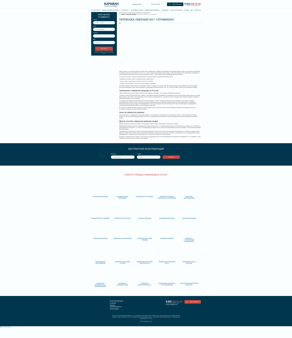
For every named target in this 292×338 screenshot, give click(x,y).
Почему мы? (165, 10)
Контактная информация (116, 301)
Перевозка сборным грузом (122, 262)
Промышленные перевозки (122, 197)
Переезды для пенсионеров (100, 262)
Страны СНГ (124, 10)
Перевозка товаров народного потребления (167, 197)
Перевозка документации (122, 284)
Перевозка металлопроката (144, 284)
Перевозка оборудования (189, 197)
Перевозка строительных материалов (189, 240)
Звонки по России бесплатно (172, 302)
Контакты (198, 10)
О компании (113, 303)
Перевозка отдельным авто (167, 262)
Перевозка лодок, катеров (189, 262)
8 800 (192, 4)
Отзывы (186, 10)
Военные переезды (100, 238)
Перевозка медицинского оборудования (100, 285)
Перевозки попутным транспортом (145, 262)
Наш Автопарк (95, 10)
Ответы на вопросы (176, 10)
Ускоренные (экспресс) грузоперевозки (166, 284)
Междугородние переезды (111, 10)
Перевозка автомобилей (122, 238)
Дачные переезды (144, 218)
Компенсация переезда (152, 10)
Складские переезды (100, 196)
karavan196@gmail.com (172, 304)
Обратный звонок (176, 4)
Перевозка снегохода (122, 218)
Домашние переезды (167, 218)
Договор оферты (114, 308)
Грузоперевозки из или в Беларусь (189, 284)
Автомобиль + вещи (137, 10)
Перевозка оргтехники (144, 196)
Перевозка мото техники (100, 218)
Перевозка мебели (167, 238)
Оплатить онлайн (155, 4)
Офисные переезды (189, 218)
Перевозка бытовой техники (144, 239)
